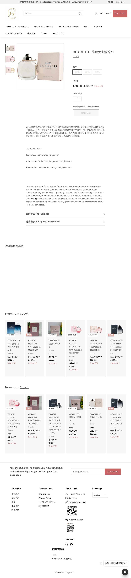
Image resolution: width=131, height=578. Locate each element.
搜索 (13, 502)
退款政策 (15, 510)
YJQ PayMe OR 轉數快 (62, 558)
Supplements (13, 33)
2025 (54, 555)
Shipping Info (44, 494)
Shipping (76, 106)
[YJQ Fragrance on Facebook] (71, 544)
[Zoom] (40, 66)
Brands (99, 26)
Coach (76, 56)
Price (75, 80)
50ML (87, 72)
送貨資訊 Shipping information (43, 221)
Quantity (77, 93)
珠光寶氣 (31, 33)
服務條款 (15, 506)
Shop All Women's (17, 26)
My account (44, 506)
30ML (97, 72)
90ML (77, 72)
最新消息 (15, 498)
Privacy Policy (45, 498)
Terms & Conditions (47, 502)
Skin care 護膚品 (68, 26)
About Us (59, 33)
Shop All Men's (43, 26)
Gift (86, 26)
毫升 (75, 66)
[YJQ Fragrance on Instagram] (67, 544)
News (44, 33)
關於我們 (15, 494)
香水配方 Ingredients (37, 214)
